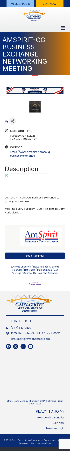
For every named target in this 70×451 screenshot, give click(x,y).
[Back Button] (6, 122)
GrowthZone (44, 443)
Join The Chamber (48, 273)
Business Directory (21, 266)
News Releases (41, 266)
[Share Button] (12, 121)
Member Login (55, 428)
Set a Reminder (35, 255)
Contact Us (29, 273)
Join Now (58, 423)
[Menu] (63, 27)
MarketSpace (44, 270)
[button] (20, 3)
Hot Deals (29, 270)
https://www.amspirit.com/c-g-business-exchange (30, 154)
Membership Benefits (50, 417)
